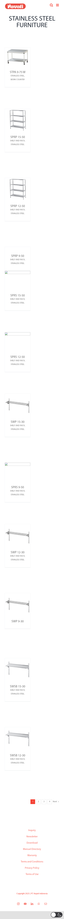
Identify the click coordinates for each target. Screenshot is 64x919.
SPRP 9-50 (17, 256)
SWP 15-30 (17, 422)
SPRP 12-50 (17, 206)
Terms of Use (32, 874)
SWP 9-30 (17, 621)
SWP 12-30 (17, 552)
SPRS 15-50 (17, 295)
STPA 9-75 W (17, 72)
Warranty (32, 855)
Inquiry (32, 830)
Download (32, 843)
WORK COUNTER (18, 80)
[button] (56, 914)
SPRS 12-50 (17, 357)
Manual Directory (32, 849)
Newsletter (32, 836)
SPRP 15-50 (17, 137)
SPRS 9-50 (17, 487)
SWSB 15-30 (17, 686)
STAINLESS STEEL (17, 76)
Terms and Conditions (32, 862)
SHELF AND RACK (17, 141)
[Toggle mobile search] (51, 5)
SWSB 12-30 (17, 755)
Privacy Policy (32, 868)
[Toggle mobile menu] (57, 5)
